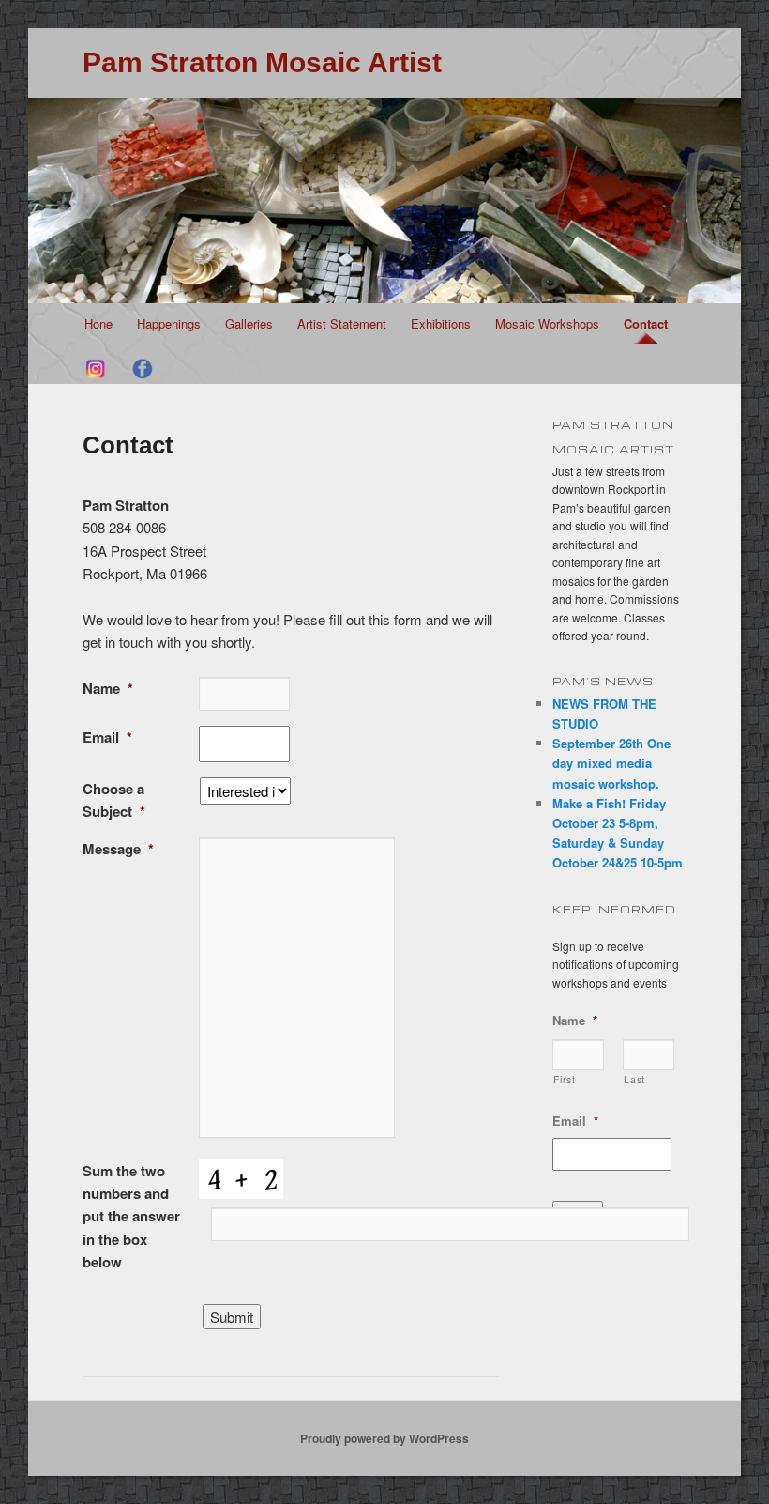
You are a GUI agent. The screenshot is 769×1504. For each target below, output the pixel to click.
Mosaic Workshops (547, 323)
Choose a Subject (114, 799)
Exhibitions (441, 323)
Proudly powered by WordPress (384, 1438)
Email (107, 737)
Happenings (169, 323)
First (564, 1079)
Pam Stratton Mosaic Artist (262, 62)
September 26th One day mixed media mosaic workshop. (611, 762)
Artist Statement (341, 323)
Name (108, 688)
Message (118, 848)
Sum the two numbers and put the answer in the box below (131, 1216)
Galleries (249, 323)
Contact (646, 323)
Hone (98, 323)
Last (634, 1079)
